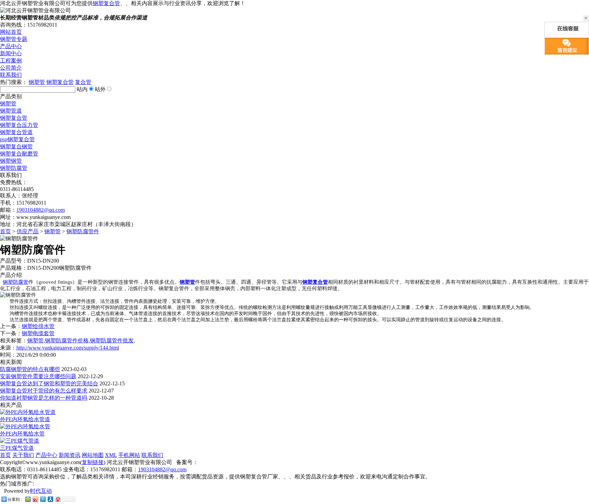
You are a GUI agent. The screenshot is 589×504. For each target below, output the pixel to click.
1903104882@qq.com (40, 210)
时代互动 (41, 491)
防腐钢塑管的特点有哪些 (30, 369)
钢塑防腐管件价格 (67, 340)
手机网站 (129, 455)
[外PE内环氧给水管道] (28, 412)
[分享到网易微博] (57, 499)
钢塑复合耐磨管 (19, 154)
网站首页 (11, 32)
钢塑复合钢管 (16, 146)
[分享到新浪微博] (35, 499)
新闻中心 (11, 53)
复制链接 (93, 462)
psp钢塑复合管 (17, 139)
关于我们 (23, 455)
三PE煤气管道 (17, 448)
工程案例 (11, 60)
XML (111, 455)
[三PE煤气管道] (19, 441)
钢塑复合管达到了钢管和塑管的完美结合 (49, 383)
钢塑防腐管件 (82, 231)
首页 (5, 231)
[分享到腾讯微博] (42, 499)
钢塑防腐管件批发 (112, 340)
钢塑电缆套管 (38, 333)
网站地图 (93, 455)
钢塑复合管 (106, 3)
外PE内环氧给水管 (22, 433)
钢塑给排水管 (38, 326)
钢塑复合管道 (16, 132)
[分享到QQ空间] (27, 499)
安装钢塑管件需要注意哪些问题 (38, 376)
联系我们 (11, 75)
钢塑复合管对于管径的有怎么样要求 (43, 391)
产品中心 (11, 46)
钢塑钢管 (11, 161)
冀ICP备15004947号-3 (224, 462)
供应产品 (28, 231)
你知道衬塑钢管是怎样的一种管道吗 (43, 398)
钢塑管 (37, 82)
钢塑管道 (11, 111)
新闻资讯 (69, 455)
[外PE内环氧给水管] (25, 426)
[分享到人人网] (50, 499)
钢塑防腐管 (13, 168)
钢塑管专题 (13, 39)
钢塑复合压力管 (19, 125)
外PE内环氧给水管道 (25, 419)
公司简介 (11, 68)
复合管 (83, 82)
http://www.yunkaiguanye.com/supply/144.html (67, 348)
